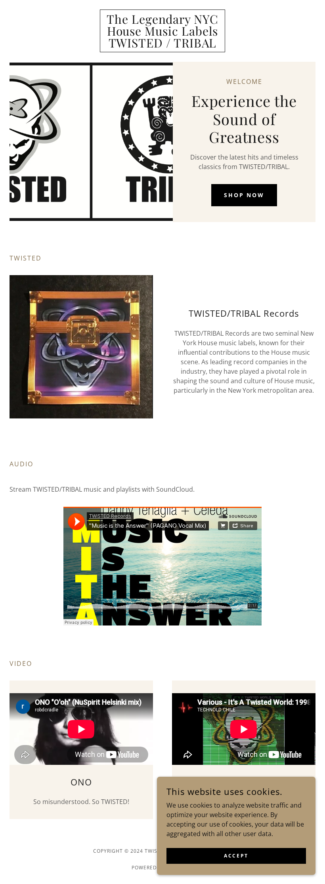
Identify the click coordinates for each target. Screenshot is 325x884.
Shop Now (244, 195)
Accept (236, 855)
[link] (162, 45)
